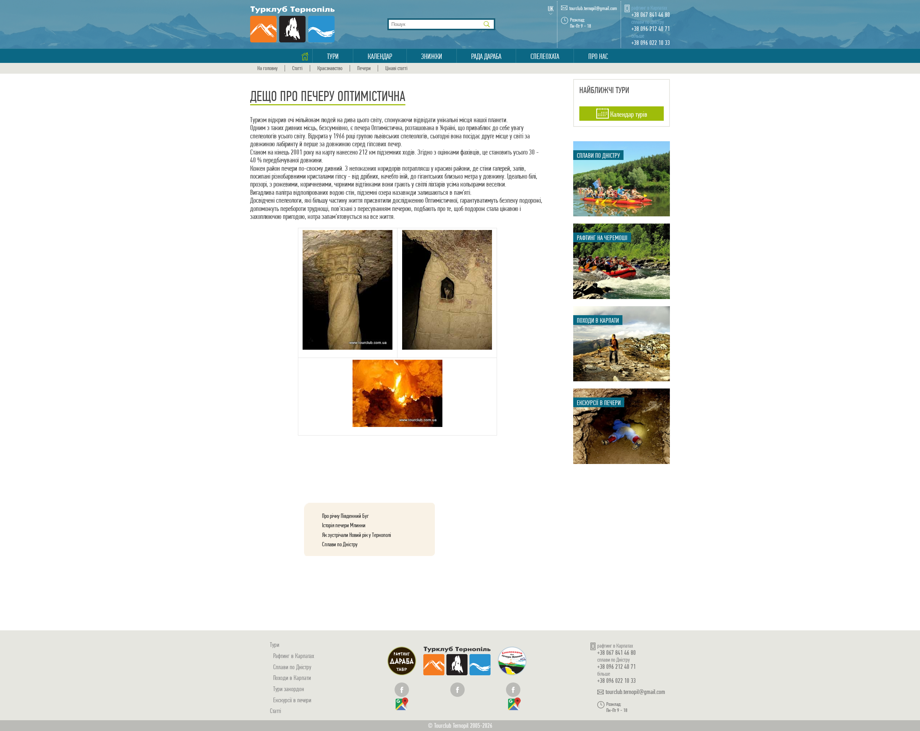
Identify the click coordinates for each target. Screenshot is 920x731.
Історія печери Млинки (343, 525)
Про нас (598, 56)
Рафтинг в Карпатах (293, 655)
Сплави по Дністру (340, 544)
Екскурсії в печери (292, 700)
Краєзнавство (329, 68)
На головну (267, 68)
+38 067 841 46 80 (650, 14)
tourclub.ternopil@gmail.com (593, 8)
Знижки (431, 56)
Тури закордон (288, 689)
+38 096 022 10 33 (650, 42)
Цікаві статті (396, 68)
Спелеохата (544, 56)
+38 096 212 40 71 (650, 28)
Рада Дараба (486, 56)
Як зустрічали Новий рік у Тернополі (356, 534)
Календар (380, 56)
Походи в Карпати (292, 677)
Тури (333, 56)
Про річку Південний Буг (345, 515)
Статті (297, 68)
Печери (364, 68)
